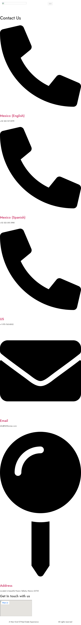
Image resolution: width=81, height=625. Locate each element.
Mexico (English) (12, 115)
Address (6, 585)
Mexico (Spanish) (12, 217)
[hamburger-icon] (50, 3)
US (2, 319)
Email (4, 420)
